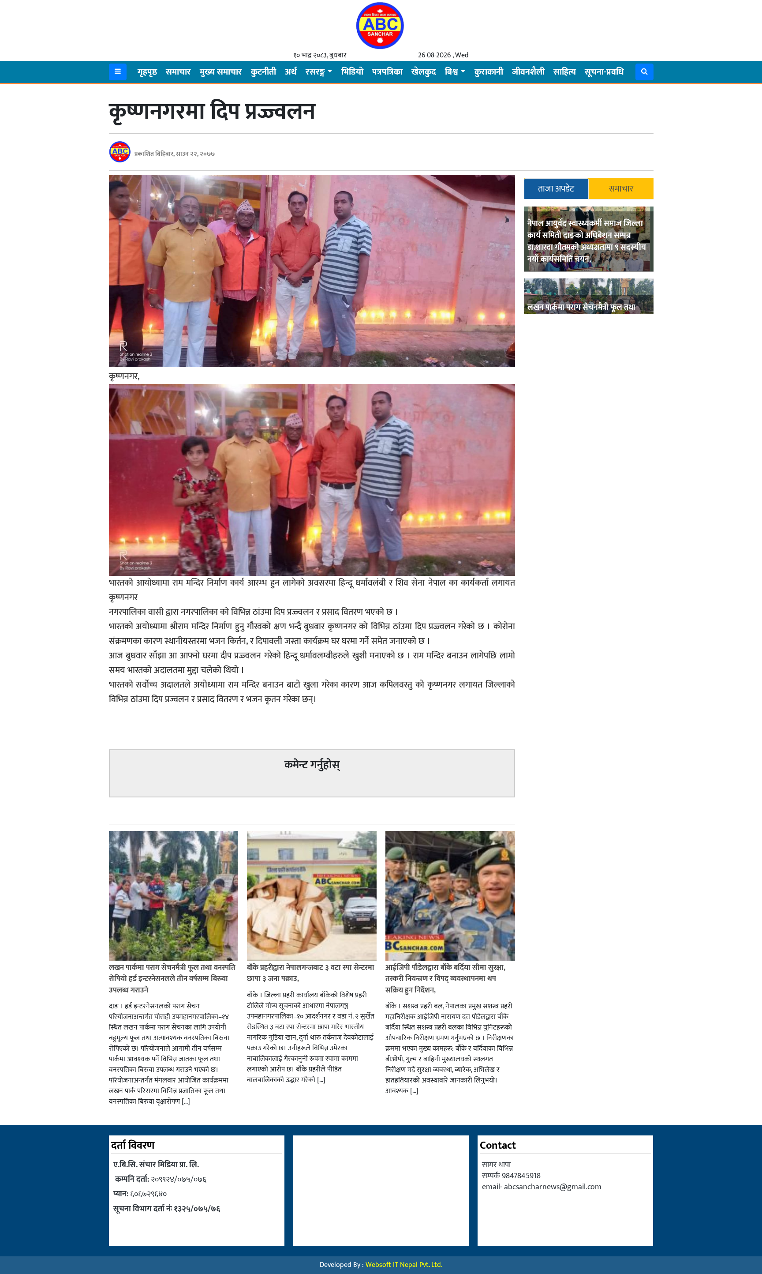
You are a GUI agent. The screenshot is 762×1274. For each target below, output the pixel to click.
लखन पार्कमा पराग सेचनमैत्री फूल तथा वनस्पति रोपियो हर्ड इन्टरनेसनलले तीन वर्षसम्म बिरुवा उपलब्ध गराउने (172, 979)
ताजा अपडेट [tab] (556, 188)
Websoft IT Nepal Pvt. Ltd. (404, 1265)
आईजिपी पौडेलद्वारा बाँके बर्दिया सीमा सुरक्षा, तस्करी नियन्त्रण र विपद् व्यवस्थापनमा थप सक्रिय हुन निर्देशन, (445, 979)
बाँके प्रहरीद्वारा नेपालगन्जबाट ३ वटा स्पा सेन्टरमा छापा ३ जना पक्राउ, (310, 973)
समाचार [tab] (621, 188)
